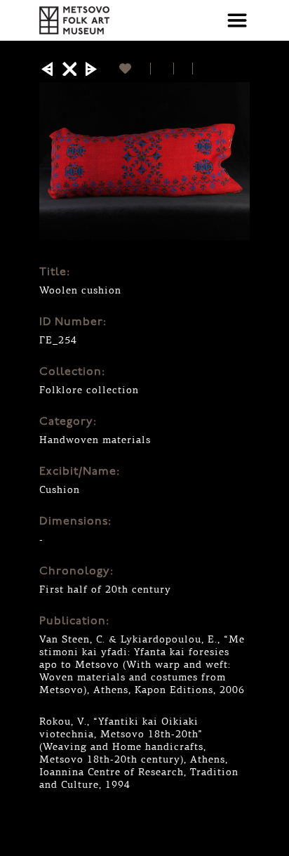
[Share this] (162, 68)
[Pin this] (199, 68)
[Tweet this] (183, 68)
